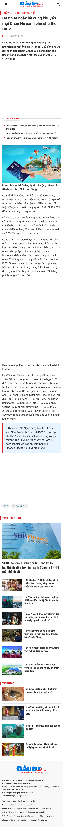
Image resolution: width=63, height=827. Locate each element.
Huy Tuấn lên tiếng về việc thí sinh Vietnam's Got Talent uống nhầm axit (42, 710)
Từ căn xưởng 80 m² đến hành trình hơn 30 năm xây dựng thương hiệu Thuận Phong (41, 634)
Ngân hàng (30, 428)
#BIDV (6, 506)
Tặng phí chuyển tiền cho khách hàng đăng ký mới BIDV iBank (32, 138)
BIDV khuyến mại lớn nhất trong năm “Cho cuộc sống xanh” (31, 133)
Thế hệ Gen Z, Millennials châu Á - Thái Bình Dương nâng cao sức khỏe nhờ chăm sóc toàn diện (41, 583)
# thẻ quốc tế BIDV (20, 506)
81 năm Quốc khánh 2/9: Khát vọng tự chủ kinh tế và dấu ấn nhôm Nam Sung (41, 667)
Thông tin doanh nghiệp (19, 13)
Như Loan (6, 36)
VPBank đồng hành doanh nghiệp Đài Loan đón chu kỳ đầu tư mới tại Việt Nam (41, 600)
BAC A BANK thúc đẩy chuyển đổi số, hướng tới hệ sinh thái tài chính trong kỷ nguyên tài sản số (41, 617)
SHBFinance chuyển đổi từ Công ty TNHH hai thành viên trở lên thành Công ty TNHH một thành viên (30, 567)
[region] (31, 480)
